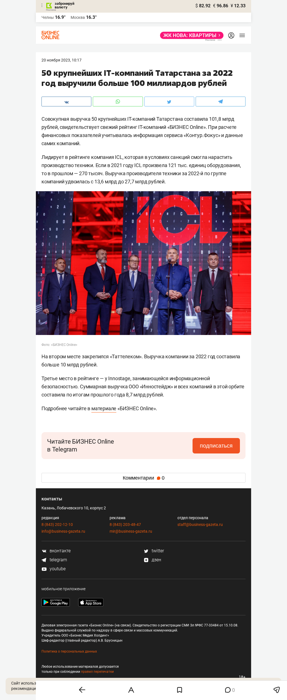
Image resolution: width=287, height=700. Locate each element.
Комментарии (144, 478)
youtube (57, 568)
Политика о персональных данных (69, 651)
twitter (157, 550)
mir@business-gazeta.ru (131, 531)
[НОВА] (190, 35)
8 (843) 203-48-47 (125, 524)
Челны (47, 17)
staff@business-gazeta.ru (200, 524)
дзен (156, 559)
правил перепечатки (97, 672)
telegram (57, 559)
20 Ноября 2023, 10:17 (61, 60)
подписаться (216, 446)
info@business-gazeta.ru (63, 531)
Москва (78, 17)
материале (103, 408)
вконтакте (59, 550)
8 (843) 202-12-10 (57, 524)
